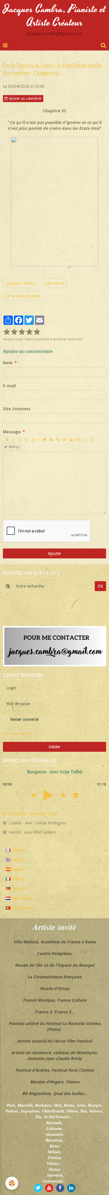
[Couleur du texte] (35, 439)
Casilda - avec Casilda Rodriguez (37, 823)
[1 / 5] (6, 332)
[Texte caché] (64, 439)
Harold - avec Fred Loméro (32, 832)
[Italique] (13, 439)
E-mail (9, 385)
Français (18, 850)
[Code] (85, 439)
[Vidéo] (78, 439)
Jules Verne (54, 283)
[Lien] (57, 439)
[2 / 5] (14, 332)
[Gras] (6, 439)
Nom (7, 362)
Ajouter (54, 553)
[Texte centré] (51, 439)
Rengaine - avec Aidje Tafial (33, 813)
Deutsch (18, 888)
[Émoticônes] (92, 439)
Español (18, 869)
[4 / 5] (29, 332)
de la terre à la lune (23, 296)
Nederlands (21, 898)
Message (12, 432)
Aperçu (13, 447)
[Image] (71, 439)
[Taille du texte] (26, 439)
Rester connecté (24, 719)
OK (100, 586)
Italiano (17, 879)
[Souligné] (19, 439)
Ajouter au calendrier (25, 99)
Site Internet (17, 408)
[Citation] (44, 439)
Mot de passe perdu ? (19, 733)
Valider (54, 746)
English (17, 859)
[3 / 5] (22, 332)
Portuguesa (21, 907)
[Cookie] (11, 1183)
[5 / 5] (37, 332)
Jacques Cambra (20, 283)
